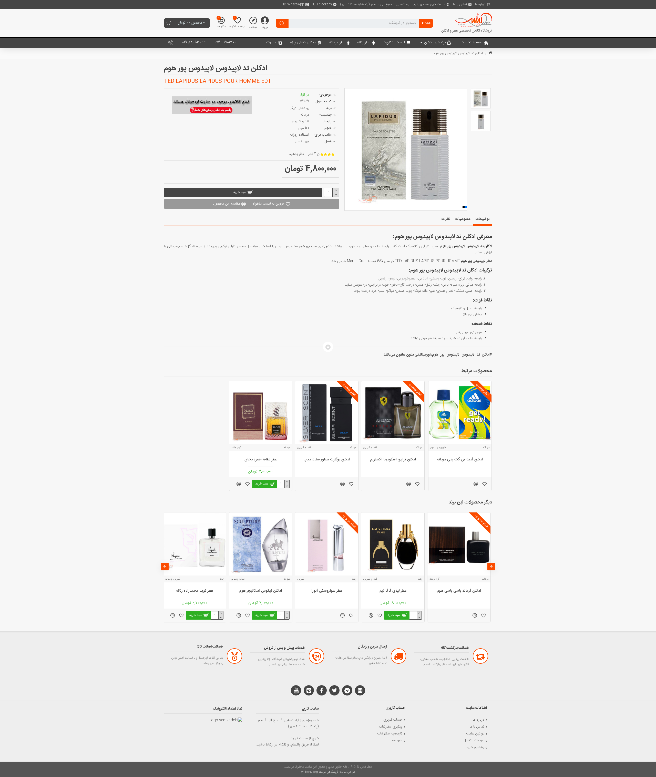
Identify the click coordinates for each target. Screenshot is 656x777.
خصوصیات (462, 219)
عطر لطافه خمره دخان (260, 459)
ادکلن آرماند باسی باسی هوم (459, 590)
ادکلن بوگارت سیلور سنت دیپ (327, 459)
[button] (348, 149)
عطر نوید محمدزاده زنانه (194, 590)
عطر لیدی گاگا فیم (393, 590)
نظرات (446, 219)
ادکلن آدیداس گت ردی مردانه (460, 459)
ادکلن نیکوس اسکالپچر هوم (260, 590)
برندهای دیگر (299, 108)
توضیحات (482, 219)
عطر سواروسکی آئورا (326, 590)
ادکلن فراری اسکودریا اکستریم (393, 459)
